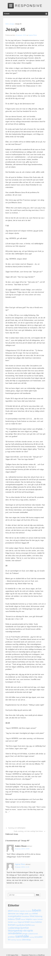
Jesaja (12, 24)
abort (10, 911)
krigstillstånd (20, 925)
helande (23, 919)
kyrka (28, 925)
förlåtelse (11, 919)
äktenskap (26, 940)
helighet (35, 919)
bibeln (36, 910)
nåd (25, 930)
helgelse (29, 919)
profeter (11, 937)
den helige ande (22, 914)
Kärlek (33, 925)
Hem (7, 24)
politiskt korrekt (33, 934)
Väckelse (19, 940)
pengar (25, 934)
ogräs (30, 930)
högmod (21, 922)
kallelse (38, 922)
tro (9, 939)
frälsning (38, 916)
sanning (31, 937)
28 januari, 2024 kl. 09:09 (22, 849)
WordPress (41, 955)
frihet (32, 916)
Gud (17, 919)
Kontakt (6, 14)
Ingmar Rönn (32, 35)
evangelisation (15, 916)
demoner (12, 913)
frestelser (25, 916)
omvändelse (15, 933)
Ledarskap (14, 928)
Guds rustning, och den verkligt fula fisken (28, 831)
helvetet (40, 919)
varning (13, 940)
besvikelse (29, 911)
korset (11, 925)
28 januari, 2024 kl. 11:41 (22, 867)
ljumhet (24, 927)
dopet (30, 913)
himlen (10, 922)
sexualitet (38, 937)
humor (15, 922)
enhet (35, 913)
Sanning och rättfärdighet (16, 828)
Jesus (32, 922)
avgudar (22, 911)
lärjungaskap (15, 930)
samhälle (22, 936)
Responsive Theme (27, 955)
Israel (27, 922)
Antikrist (16, 911)
